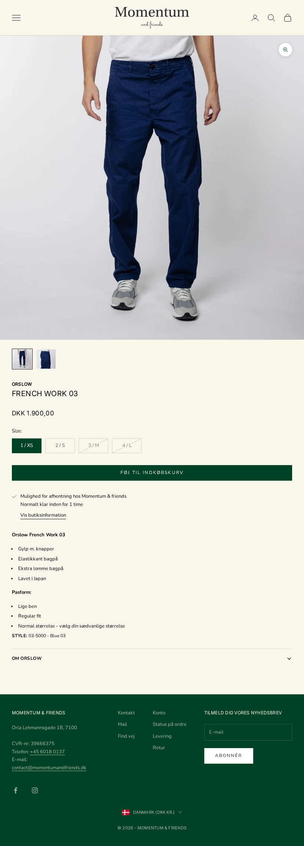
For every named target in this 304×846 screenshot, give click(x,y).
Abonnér (228, 755)
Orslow (22, 384)
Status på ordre (169, 724)
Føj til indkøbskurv (152, 472)
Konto (159, 713)
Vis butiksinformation (43, 515)
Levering (162, 736)
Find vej (126, 736)
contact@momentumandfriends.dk (49, 767)
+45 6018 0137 (47, 751)
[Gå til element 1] (22, 359)
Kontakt (126, 713)
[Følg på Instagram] (35, 790)
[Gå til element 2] (46, 359)
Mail (122, 724)
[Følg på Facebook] (15, 790)
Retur (159, 747)
